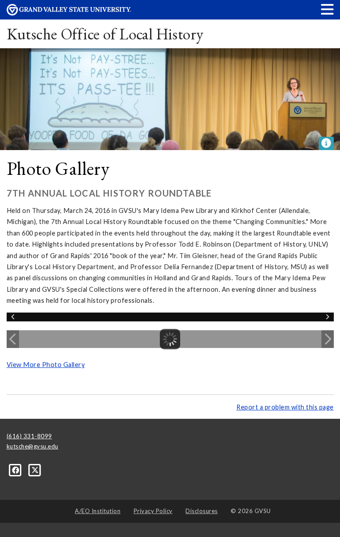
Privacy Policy (153, 510)
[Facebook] (16, 469)
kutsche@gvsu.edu (32, 446)
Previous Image (13, 339)
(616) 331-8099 (29, 436)
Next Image (327, 339)
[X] (35, 469)
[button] (327, 9)
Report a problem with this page (285, 407)
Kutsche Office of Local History (105, 34)
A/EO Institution (97, 510)
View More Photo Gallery (46, 364)
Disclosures (201, 510)
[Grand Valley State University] (69, 13)
